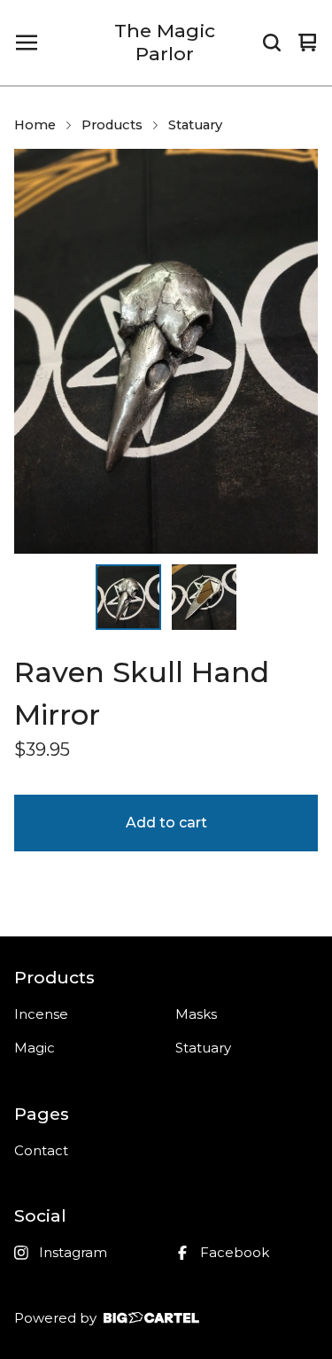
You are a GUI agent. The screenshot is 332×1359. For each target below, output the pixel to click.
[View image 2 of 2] (204, 597)
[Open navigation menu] (26, 42)
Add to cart (166, 822)
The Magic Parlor (164, 42)
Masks (196, 1014)
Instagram (73, 1252)
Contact (41, 1150)
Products (112, 125)
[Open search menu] (272, 42)
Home (35, 125)
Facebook (234, 1252)
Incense (41, 1014)
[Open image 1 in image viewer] (166, 351)
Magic (34, 1047)
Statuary (195, 125)
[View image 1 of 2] (128, 597)
